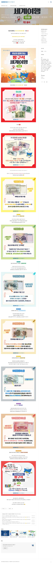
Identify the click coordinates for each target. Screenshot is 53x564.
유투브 (47, 82)
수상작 (42, 64)
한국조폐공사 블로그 (44, 29)
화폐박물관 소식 (44, 38)
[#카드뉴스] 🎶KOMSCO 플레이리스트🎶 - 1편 (9, 515)
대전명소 (46, 63)
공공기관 (44, 67)
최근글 (42, 51)
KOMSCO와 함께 (13, 5)
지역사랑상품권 (47, 68)
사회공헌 (43, 36)
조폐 (43, 68)
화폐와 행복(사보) (44, 42)
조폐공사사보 (43, 60)
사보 (47, 66)
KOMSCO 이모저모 (11, 513)
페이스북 (42, 82)
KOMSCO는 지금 (4, 5)
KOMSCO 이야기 (22, 5)
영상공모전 (49, 63)
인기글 (45, 51)
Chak (42, 67)
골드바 (42, 70)
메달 (41, 59)
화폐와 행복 (42, 63)
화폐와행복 (47, 60)
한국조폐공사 (43, 71)
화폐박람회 (49, 66)
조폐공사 (45, 64)
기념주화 (45, 70)
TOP (51, 562)
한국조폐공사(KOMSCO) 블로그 (9, 544)
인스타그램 (44, 82)
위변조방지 (48, 64)
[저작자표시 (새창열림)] (12, 508)
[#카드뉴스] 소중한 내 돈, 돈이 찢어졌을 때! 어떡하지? (10, 521)
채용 (47, 70)
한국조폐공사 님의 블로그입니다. (8, 546)
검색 (48, 2)
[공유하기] (5, 508)
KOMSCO (44, 66)
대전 (41, 68)
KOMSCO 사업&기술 (45, 33)
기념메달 (49, 67)
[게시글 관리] (6, 508)
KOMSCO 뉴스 (44, 32)
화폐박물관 (44, 59)
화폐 (41, 66)
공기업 (48, 59)
